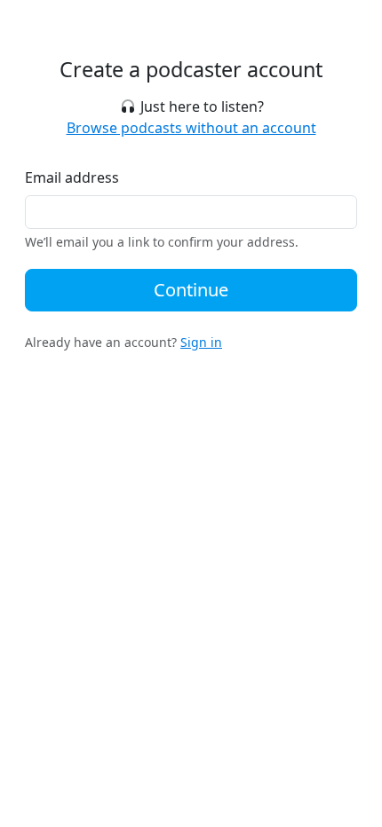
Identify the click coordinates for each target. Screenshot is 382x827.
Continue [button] (191, 290)
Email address (72, 177)
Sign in (201, 342)
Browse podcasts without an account (191, 128)
